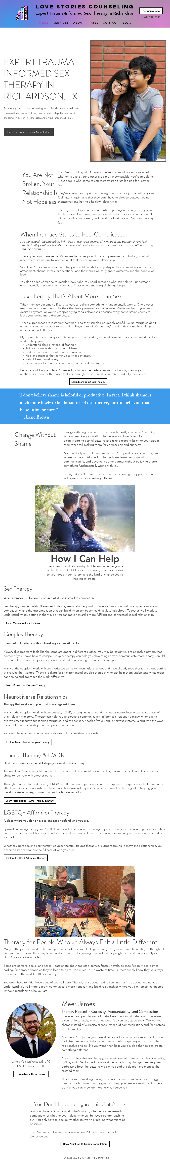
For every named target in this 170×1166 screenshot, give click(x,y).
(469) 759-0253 (151, 18)
